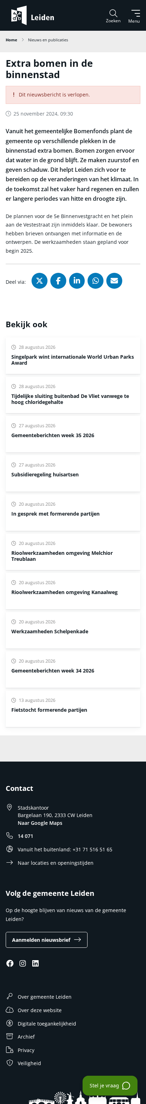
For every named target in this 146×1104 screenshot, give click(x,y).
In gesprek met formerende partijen (55, 513)
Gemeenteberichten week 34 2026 (52, 670)
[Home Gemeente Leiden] (35, 15)
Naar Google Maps (40, 823)
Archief (26, 1036)
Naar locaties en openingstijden (56, 862)
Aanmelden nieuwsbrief (41, 939)
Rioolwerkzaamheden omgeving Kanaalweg (64, 592)
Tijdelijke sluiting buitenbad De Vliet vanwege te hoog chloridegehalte (70, 399)
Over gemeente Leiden (45, 996)
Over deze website (40, 1010)
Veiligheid (29, 1063)
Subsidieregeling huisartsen (45, 474)
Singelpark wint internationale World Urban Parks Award (72, 359)
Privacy (26, 1050)
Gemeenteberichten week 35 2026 (52, 435)
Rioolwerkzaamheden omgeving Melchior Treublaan (62, 556)
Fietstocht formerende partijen (49, 709)
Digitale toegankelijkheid (47, 1023)
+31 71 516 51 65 (92, 849)
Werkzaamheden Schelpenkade (49, 631)
